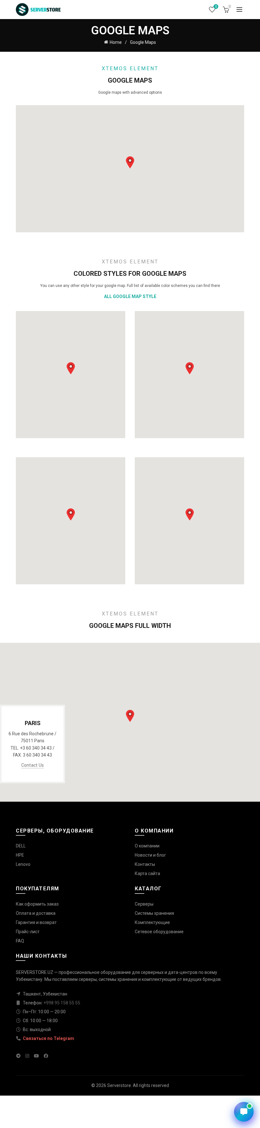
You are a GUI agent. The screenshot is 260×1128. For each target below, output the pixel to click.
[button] (130, 162)
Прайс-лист (28, 931)
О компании (147, 845)
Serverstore (119, 1085)
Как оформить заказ (37, 904)
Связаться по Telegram (48, 1038)
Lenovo (23, 864)
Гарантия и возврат (36, 922)
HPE (20, 855)
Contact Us (32, 765)
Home (116, 42)
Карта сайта (147, 873)
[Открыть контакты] (244, 1112)
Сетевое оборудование (159, 931)
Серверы (144, 904)
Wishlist (216, 6)
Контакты (145, 864)
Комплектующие (152, 922)
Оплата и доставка (35, 913)
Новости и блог (150, 855)
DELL (21, 845)
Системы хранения (154, 913)
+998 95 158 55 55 (61, 1002)
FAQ (20, 940)
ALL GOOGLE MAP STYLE (130, 296)
